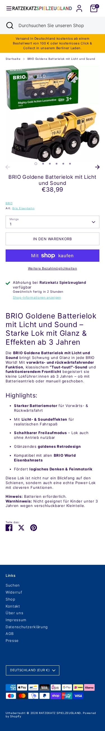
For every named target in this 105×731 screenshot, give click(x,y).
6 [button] (70, 164)
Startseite (13, 58)
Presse (12, 640)
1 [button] (35, 163)
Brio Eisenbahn (23, 208)
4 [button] (56, 164)
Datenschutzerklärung (27, 627)
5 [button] (63, 164)
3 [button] (50, 164)
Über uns (14, 613)
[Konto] (79, 5)
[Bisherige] (7, 167)
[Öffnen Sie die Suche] (9, 25)
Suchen (13, 585)
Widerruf (14, 592)
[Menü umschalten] (6, 8)
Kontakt (13, 606)
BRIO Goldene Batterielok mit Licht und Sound (61, 58)
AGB (10, 633)
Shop (10, 599)
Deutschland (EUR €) (30, 670)
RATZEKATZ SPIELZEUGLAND (60, 713)
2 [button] (43, 164)
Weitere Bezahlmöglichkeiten (52, 268)
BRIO (9, 203)
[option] (52, 113)
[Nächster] (97, 167)
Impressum (16, 620)
